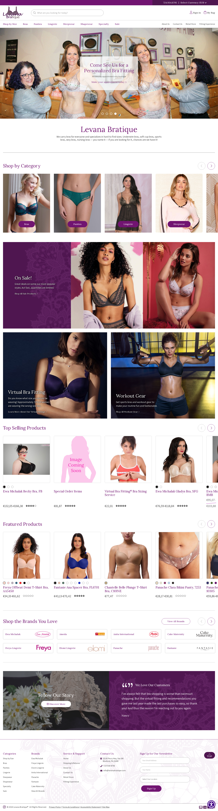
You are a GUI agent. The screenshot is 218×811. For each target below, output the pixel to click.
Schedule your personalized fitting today (108, 82)
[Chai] (161, 583)
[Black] (4, 487)
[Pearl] (12, 487)
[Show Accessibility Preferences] (211, 804)
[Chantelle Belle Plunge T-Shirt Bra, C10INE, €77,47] (128, 555)
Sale (117, 24)
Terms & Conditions (70, 807)
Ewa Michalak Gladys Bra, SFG (177, 491)
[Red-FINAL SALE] (67, 583)
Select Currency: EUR (193, 2)
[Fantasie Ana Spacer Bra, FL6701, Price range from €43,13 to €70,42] (77, 555)
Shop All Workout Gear (127, 411)
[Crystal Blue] (169, 583)
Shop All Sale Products (26, 293)
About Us (166, 24)
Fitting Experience (207, 24)
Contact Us (177, 24)
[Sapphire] (79, 583)
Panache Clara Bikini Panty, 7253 (178, 587)
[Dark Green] (211, 583)
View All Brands (175, 621)
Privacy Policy (55, 807)
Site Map (106, 807)
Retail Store (191, 24)
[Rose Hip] (8, 583)
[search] (35, 13)
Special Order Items (68, 491)
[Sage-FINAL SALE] (75, 583)
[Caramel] (8, 487)
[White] (87, 583)
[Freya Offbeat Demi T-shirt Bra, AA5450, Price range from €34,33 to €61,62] (26, 555)
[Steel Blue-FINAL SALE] (83, 583)
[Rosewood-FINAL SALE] (71, 583)
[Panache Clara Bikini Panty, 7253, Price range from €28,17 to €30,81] (179, 555)
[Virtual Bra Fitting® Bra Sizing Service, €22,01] (128, 459)
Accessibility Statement (91, 807)
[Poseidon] (16, 583)
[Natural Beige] (4, 583)
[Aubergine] (215, 583)
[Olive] (63, 583)
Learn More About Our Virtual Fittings (27, 411)
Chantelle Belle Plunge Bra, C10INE (126, 589)
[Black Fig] (173, 583)
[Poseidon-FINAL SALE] (28, 583)
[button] (211, 166)
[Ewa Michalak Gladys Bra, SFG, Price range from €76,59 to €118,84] (179, 459)
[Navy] (207, 583)
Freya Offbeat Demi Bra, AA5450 (26, 589)
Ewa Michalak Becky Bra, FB (22, 491)
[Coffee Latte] (106, 583)
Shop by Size (10, 24)
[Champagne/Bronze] (157, 583)
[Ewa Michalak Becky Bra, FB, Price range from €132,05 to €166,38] (26, 459)
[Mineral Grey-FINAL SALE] (12, 583)
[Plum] (165, 583)
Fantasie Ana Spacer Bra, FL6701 (76, 587)
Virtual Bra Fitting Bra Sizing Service (126, 493)
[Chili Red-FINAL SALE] (20, 583)
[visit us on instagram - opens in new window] (4, 807)
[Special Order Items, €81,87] (77, 459)
